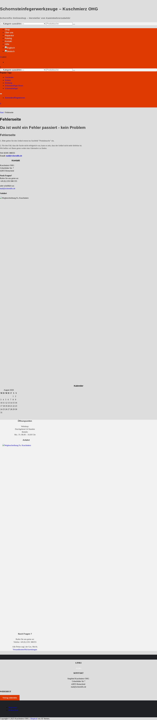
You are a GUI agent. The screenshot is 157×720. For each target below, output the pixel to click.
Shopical (33, 719)
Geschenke (9, 77)
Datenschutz (13, 710)
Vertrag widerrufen (10, 698)
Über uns (9, 32)
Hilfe (7, 44)
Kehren (8, 80)
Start (2, 112)
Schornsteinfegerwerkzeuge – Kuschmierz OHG (49, 9)
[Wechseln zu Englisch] (10, 48)
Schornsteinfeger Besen (14, 86)
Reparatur (9, 35)
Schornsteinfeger (11, 88)
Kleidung (8, 83)
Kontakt (8, 41)
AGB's (78, 668)
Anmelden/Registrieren (15, 98)
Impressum (13, 707)
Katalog (8, 38)
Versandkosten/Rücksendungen (25, 649)
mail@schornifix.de (14, 156)
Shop (7, 29)
